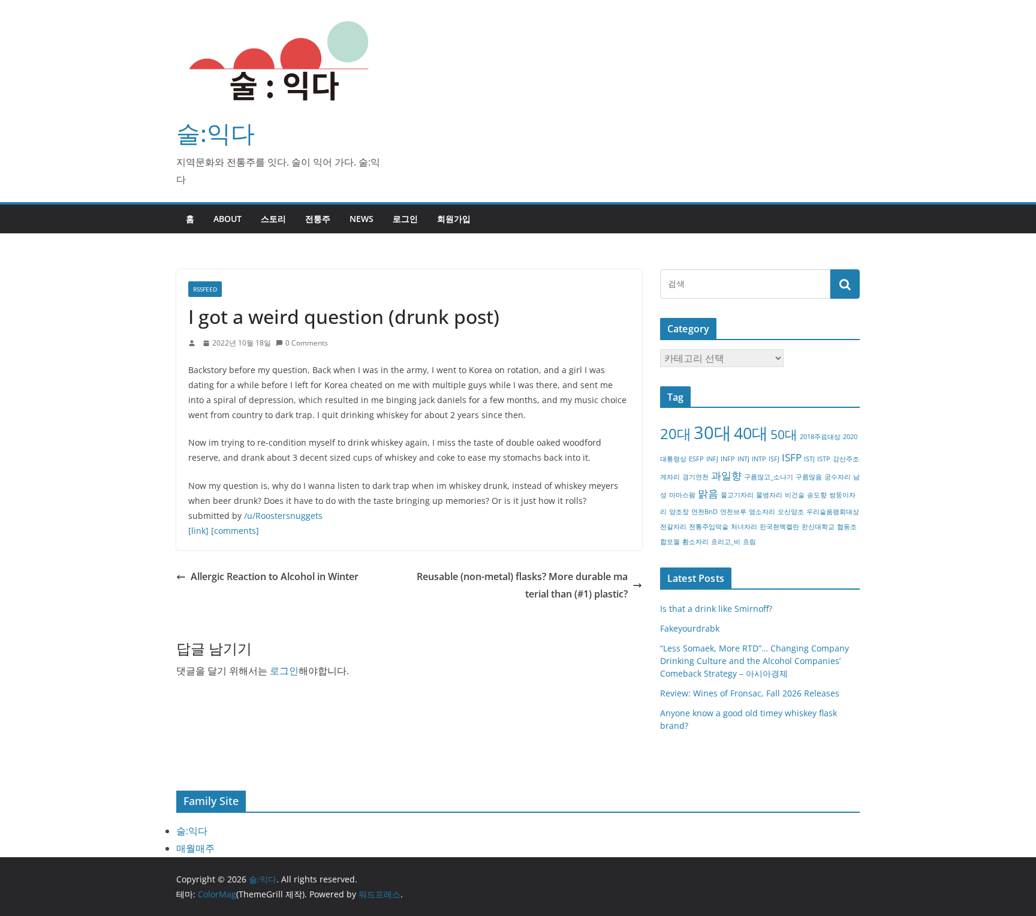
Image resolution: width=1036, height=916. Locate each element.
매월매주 (195, 848)
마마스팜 (682, 495)
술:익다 (215, 132)
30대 (712, 433)
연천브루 (733, 511)
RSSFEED (205, 289)
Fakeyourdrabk (689, 628)
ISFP (792, 457)
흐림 (749, 541)
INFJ (712, 459)
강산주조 (846, 459)
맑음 (708, 493)
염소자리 (762, 511)
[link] (198, 530)
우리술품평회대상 (832, 511)
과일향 (726, 475)
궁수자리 (837, 477)
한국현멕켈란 (779, 526)
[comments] (235, 530)
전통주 (317, 218)
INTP (759, 459)
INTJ (743, 459)
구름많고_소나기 (768, 477)
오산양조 (791, 511)
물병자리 (769, 495)
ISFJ (774, 459)
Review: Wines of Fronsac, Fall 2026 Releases (749, 693)
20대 (675, 433)
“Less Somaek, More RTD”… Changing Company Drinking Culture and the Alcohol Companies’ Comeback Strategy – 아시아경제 (754, 660)
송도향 (817, 495)
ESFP (696, 459)
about (227, 218)
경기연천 (695, 477)
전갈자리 (673, 526)
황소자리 (695, 541)
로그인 (405, 218)
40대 (751, 433)
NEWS (362, 218)
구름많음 (809, 477)
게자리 (670, 477)
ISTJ (809, 459)
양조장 (679, 511)
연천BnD (704, 511)
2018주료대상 (820, 437)
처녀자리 (744, 526)
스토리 (273, 218)
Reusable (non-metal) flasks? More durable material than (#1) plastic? (522, 585)
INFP (728, 459)
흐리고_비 (725, 541)
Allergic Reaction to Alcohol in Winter (275, 576)
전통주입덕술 (708, 526)
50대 (783, 434)
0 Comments (306, 343)
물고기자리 (737, 495)
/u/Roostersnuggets (283, 515)
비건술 (795, 495)
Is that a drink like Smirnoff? (716, 608)
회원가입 (454, 218)
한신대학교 (818, 526)
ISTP (823, 459)
